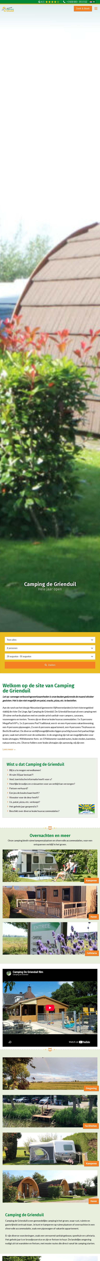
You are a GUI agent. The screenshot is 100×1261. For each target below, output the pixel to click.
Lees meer (8, 749)
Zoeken (51, 665)
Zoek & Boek (83, 8)
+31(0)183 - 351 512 (77, 1)
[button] (92, 2)
